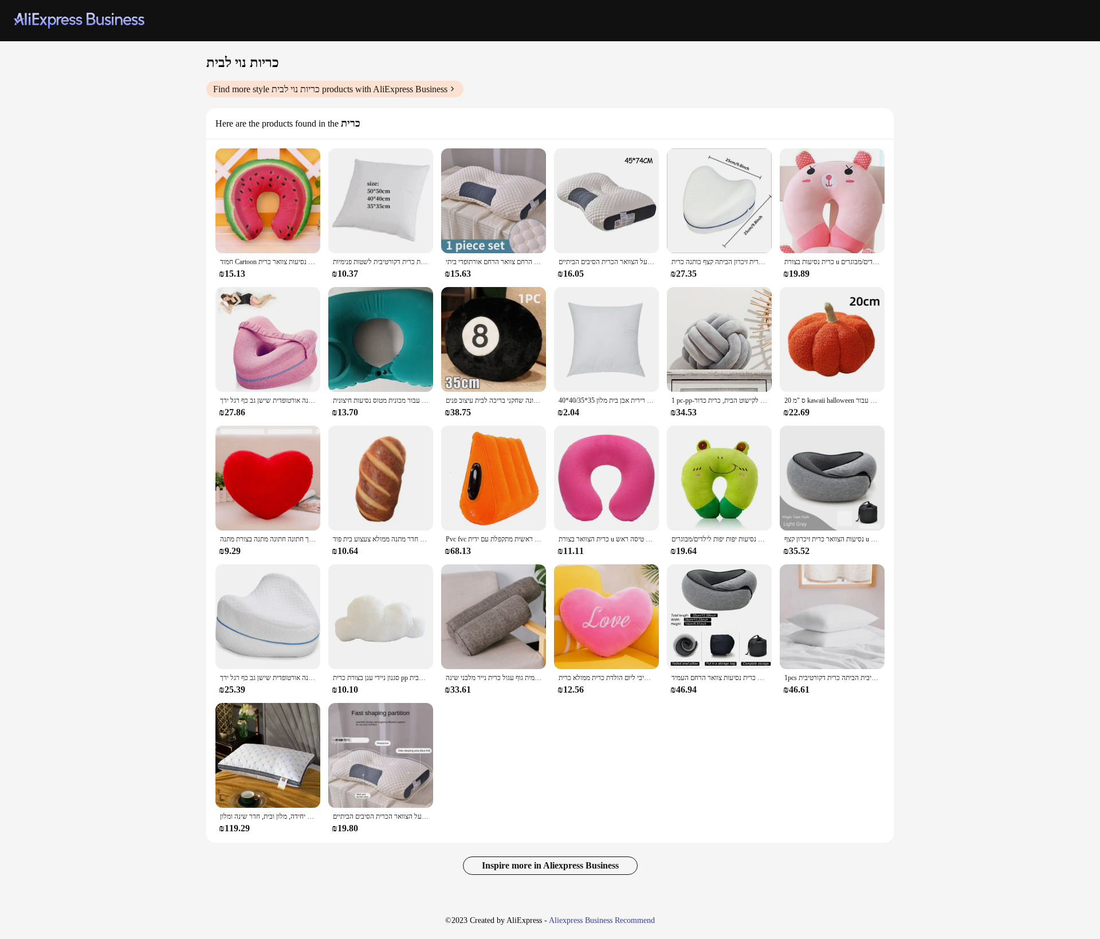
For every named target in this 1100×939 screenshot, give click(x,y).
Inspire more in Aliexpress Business (550, 865)
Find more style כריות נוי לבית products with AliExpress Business (330, 89)
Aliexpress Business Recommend (602, 920)
